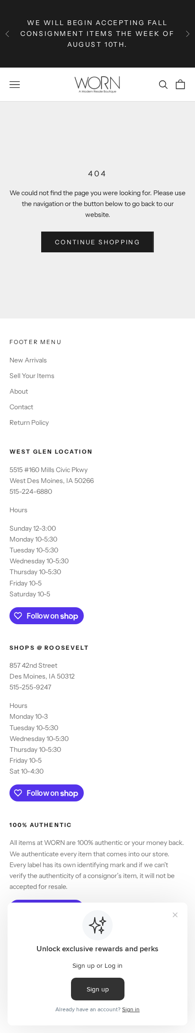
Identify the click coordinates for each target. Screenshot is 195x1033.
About (18, 391)
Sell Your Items (31, 375)
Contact (21, 407)
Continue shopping (97, 242)
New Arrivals (28, 360)
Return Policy (29, 422)
